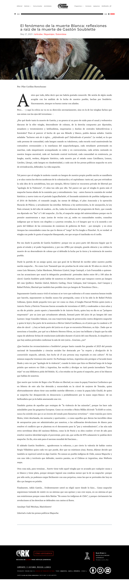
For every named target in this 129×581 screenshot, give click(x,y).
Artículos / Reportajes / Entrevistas (50, 34)
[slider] (112, 13)
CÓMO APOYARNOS (43, 553)
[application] (64, 14)
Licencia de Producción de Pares (44, 571)
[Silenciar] (109, 14)
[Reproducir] (15, 14)
